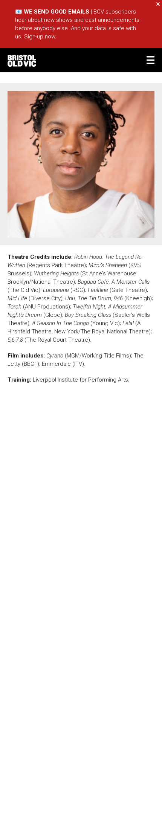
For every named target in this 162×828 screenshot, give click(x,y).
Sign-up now (39, 36)
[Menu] (150, 60)
